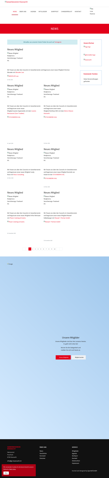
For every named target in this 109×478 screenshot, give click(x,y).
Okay (6, 473)
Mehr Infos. (12, 469)
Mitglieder (43, 11)
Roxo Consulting (18, 175)
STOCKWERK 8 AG (58, 175)
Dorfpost (55, 11)
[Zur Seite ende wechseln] (61, 249)
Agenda (33, 11)
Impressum (75, 463)
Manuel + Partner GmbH (62, 218)
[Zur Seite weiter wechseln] (57, 249)
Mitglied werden (79, 357)
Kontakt (78, 11)
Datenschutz (76, 461)
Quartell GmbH (92, 471)
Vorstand (42, 456)
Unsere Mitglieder (64, 357)
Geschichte (43, 453)
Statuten (42, 458)
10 (54, 249)
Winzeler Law (19, 72)
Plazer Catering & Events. (18, 218)
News (15, 11)
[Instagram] (103, 11)
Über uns (22, 11)
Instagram (58, 42)
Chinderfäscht (66, 11)
